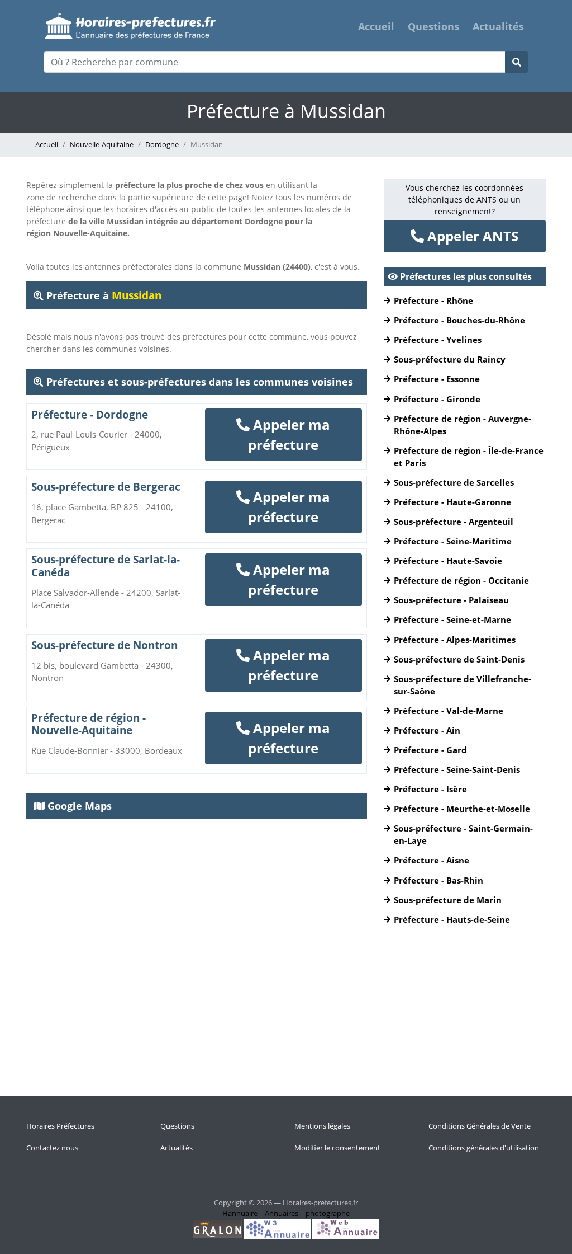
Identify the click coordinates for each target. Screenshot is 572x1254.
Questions (433, 26)
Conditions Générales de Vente (479, 1126)
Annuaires (281, 1213)
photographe (328, 1213)
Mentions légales (322, 1126)
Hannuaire (240, 1213)
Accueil (376, 26)
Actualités (498, 26)
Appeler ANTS (471, 236)
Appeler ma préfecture (289, 434)
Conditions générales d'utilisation (483, 1148)
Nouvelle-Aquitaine (102, 144)
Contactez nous (52, 1148)
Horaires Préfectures (60, 1126)
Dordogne (162, 144)
